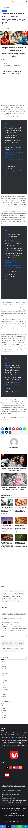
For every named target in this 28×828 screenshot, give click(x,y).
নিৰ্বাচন (3, 719)
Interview (4, 678)
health (3, 675)
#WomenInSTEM (10, 263)
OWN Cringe (5, 689)
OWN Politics (5, 692)
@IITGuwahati (9, 250)
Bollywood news (19, 591)
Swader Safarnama (6, 701)
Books (3, 664)
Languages (4, 680)
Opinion (4, 687)
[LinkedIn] (10, 428)
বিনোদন (3, 601)
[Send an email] (9, 26)
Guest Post (10, 815)
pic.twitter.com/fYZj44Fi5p (14, 267)
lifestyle (8, 7)
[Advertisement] (14, 90)
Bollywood (12, 591)
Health (16, 593)
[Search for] (26, 2)
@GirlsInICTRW (18, 152)
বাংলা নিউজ (21, 598)
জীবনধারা (16, 598)
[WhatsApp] (24, 428)
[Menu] (2, 2)
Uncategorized (5, 710)
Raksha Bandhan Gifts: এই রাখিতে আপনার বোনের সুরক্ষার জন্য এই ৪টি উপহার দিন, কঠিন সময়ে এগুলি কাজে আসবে (21, 528)
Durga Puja (4, 668)
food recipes (5, 673)
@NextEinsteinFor (11, 157)
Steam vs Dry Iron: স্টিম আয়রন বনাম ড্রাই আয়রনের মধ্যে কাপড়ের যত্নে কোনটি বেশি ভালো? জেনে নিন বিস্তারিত (7, 509)
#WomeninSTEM (14, 150)
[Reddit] (17, 428)
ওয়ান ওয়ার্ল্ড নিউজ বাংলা (10, 598)
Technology (19, 596)
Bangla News (5, 591)
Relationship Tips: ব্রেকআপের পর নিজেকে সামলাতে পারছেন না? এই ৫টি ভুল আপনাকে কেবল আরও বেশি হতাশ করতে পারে (7, 528)
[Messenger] (20, 428)
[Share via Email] (6, 432)
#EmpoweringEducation (13, 265)
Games (5, 717)
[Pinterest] (13, 428)
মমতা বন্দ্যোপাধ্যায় (12, 601)
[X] (6, 428)
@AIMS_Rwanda (10, 154)
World (3, 712)
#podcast (16, 382)
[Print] (10, 432)
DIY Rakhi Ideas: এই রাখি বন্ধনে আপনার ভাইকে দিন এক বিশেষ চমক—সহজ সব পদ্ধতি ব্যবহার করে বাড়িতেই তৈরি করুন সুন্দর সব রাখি (20, 510)
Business (4, 666)
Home (4, 7)
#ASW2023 (9, 152)
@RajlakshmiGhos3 (11, 260)
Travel (3, 598)
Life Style (4, 682)
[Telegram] (2, 432)
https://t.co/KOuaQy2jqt (13, 384)
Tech (3, 703)
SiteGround (14, 813)
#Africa (7, 367)
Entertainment (5, 593)
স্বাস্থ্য (18, 601)
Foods (11, 593)
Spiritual (4, 696)
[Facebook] (2, 428)
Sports (3, 699)
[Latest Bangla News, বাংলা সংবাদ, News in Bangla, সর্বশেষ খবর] (14, 1)
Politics (13, 596)
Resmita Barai (6, 26)
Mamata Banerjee (5, 596)
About (15, 815)
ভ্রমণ (7, 601)
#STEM (7, 237)
